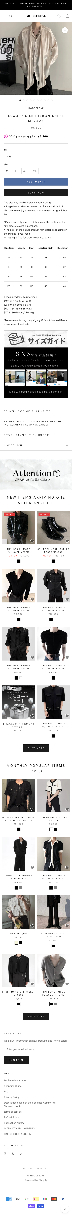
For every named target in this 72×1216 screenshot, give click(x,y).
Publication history (14, 1122)
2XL (34, 170)
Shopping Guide (13, 1085)
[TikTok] (20, 1153)
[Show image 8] (45, 100)
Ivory (8, 156)
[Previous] (13, 100)
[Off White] (51, 829)
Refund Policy (11, 1117)
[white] (55, 619)
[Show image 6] (38, 100)
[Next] (58, 100)
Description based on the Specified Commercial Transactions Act (30, 1104)
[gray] (55, 887)
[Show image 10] (52, 100)
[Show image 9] (48, 100)
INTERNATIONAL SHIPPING (19, 1128)
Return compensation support (27, 435)
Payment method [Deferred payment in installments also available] (32, 423)
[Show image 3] (27, 100)
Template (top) (18, 933)
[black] (18, 561)
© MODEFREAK (36, 1176)
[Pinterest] (13, 1153)
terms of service (13, 1111)
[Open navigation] (4, 16)
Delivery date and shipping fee (27, 411)
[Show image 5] (34, 100)
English (41, 1169)
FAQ (6, 1091)
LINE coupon (13, 445)
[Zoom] (65, 30)
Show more (36, 748)
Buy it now (36, 192)
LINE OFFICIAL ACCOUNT (18, 1133)
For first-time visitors (15, 1080)
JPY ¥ (26, 1169)
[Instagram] (5, 1153)
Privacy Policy (11, 1097)
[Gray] (20, 887)
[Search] (10, 15)
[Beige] (16, 942)
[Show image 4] (30, 100)
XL (24, 170)
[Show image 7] (41, 100)
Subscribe (16, 1060)
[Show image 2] (23, 100)
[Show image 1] (20, 100)
